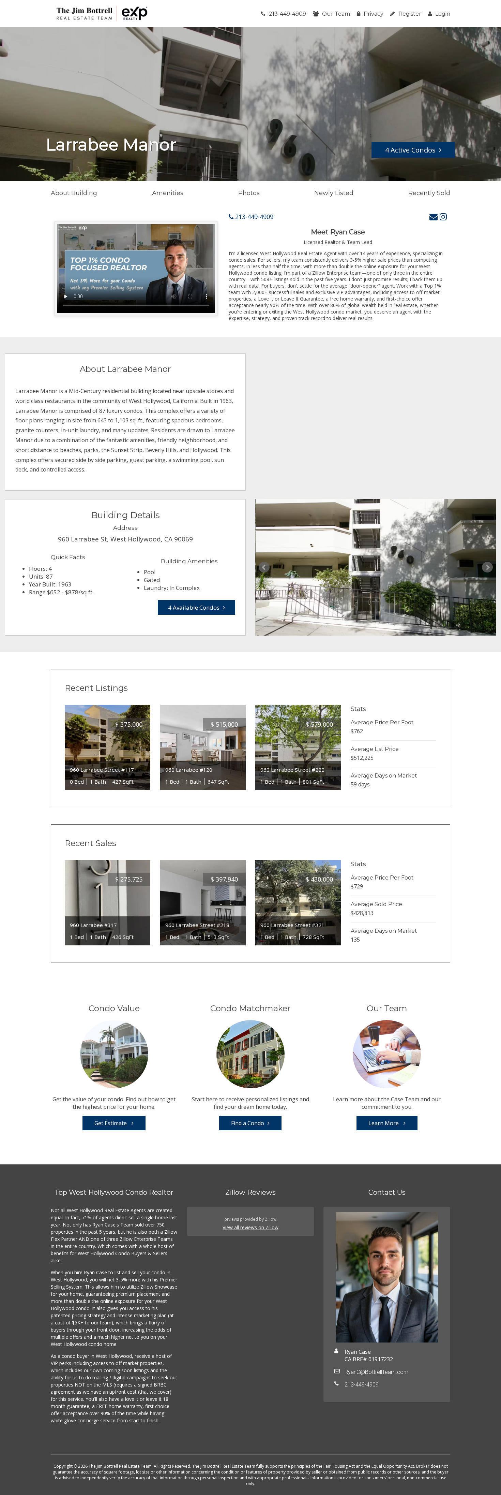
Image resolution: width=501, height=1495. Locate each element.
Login (442, 14)
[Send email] (433, 216)
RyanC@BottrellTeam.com (376, 1372)
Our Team (336, 14)
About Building (74, 193)
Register (409, 14)
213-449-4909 (287, 14)
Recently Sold (429, 193)
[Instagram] (443, 216)
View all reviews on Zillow (250, 1227)
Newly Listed (333, 193)
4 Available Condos (193, 607)
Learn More (384, 1123)
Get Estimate (111, 1123)
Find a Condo (247, 1123)
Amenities (167, 193)
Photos (249, 193)
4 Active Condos (410, 150)
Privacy (373, 14)
